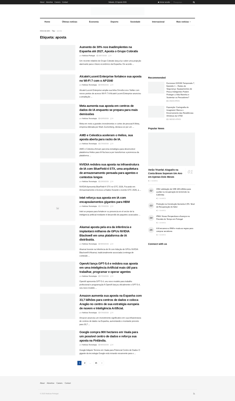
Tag (53, 31)
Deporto (114, 22)
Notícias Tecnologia (89, 85)
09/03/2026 (104, 244)
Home (47, 22)
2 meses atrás (174, 119)
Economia (94, 22)
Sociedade (135, 22)
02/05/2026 (104, 118)
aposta (59, 31)
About (42, 2)
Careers (58, 2)
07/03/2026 (104, 276)
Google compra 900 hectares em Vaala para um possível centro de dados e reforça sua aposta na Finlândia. (108, 336)
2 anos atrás (174, 101)
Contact (65, 2)
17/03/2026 (104, 206)
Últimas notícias (69, 22)
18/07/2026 (102, 56)
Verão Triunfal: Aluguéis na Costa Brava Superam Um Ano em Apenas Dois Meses (165, 173)
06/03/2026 (104, 345)
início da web (45, 31)
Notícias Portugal (88, 56)
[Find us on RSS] (194, 393)
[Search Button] (193, 2)
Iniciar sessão (164, 2)
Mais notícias (182, 22)
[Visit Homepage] (117, 11)
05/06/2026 (104, 85)
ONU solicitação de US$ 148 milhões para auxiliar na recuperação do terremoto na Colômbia (173, 192)
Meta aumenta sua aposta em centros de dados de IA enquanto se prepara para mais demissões (108, 110)
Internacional (158, 22)
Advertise (49, 2)
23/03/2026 (104, 181)
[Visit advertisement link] (171, 49)
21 (96, 363)
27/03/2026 (104, 144)
